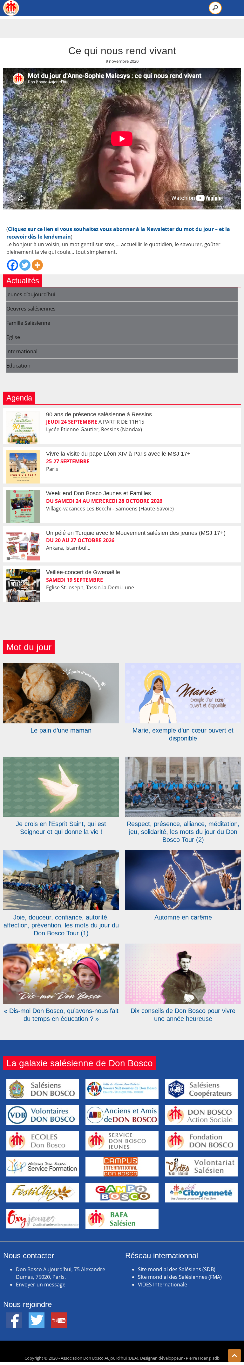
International (21, 351)
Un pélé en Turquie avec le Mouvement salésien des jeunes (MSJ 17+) (136, 533)
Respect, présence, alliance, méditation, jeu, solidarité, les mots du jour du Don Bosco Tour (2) (183, 831)
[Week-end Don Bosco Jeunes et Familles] (23, 506)
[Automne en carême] (183, 853)
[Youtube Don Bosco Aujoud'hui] (59, 1316)
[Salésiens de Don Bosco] (42, 1089)
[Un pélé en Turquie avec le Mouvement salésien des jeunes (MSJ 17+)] (23, 546)
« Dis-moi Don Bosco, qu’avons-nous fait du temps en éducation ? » (61, 1014)
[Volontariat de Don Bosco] (201, 1166)
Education (18, 365)
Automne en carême (183, 917)
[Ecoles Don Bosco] (42, 1141)
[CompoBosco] (121, 1192)
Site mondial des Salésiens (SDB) (176, 1269)
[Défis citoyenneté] (201, 1192)
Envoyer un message (40, 1284)
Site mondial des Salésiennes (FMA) (180, 1276)
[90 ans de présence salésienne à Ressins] (23, 427)
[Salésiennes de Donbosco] (121, 1089)
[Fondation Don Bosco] (201, 1141)
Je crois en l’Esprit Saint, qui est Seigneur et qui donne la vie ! (61, 827)
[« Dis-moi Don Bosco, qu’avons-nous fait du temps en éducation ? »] (61, 947)
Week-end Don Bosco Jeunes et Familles (98, 493)
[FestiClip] (42, 1192)
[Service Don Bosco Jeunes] (121, 1141)
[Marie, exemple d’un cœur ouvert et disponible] (183, 666)
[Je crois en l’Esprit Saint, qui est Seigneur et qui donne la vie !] (61, 760)
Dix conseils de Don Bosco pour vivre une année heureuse (183, 1014)
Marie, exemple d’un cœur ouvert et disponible (183, 734)
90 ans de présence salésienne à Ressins (99, 414)
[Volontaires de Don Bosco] (42, 1115)
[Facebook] (12, 265)
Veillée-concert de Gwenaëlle (83, 572)
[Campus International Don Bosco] (121, 1166)
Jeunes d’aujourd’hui (30, 294)
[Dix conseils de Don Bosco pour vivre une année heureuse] (183, 947)
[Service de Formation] (42, 1166)
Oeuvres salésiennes (31, 308)
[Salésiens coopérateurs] (201, 1089)
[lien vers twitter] (36, 1316)
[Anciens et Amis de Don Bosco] (121, 1115)
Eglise (13, 337)
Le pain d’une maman (61, 730)
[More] (37, 265)
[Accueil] (11, 8)
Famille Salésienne (28, 322)
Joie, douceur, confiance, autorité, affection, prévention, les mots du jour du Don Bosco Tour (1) (61, 925)
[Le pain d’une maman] (61, 666)
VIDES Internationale (162, 1284)
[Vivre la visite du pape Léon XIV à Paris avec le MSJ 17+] (23, 467)
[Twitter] (24, 265)
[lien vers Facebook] (14, 1316)
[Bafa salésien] (121, 1219)
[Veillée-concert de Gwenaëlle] (23, 585)
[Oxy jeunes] (42, 1218)
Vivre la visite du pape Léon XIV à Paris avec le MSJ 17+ (118, 454)
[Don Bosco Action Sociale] (201, 1115)
